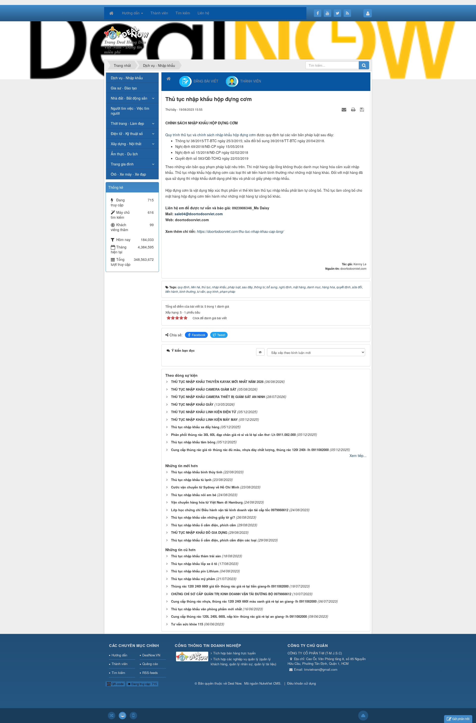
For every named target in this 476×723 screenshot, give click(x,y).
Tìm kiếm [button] (183, 12)
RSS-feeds (150, 672)
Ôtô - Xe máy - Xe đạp (128, 174)
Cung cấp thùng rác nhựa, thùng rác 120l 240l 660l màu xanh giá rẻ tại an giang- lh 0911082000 (244, 601)
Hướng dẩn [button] (131, 12)
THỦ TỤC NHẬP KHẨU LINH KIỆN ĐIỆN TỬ (203, 411)
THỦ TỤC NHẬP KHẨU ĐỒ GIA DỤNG (199, 532)
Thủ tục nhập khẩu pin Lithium (195, 571)
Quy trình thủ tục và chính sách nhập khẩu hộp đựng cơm (210, 134)
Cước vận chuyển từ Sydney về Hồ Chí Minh (205, 487)
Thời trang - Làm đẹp (127, 123)
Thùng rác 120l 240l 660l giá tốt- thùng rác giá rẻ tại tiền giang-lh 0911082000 (230, 586)
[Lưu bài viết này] (362, 109)
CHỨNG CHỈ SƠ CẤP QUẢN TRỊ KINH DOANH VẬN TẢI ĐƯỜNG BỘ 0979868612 (231, 593)
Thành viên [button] (159, 12)
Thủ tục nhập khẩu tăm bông (193, 442)
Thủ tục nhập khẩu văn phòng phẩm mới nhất (206, 609)
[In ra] (354, 109)
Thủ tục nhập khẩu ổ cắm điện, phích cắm (203, 525)
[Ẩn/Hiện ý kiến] (260, 352)
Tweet (221, 335)
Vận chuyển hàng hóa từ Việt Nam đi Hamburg (207, 502)
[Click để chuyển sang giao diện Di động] (133, 715)
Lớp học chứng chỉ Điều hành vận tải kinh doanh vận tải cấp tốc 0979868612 (229, 510)
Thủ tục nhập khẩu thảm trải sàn (196, 556)
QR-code (117, 684)
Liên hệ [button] (203, 12)
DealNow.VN (151, 655)
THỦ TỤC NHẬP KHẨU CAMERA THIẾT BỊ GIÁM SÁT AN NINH (218, 396)
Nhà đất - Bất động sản (129, 98)
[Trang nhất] (111, 13)
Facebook (198, 335)
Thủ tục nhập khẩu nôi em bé (193, 494)
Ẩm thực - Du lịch (124, 153)
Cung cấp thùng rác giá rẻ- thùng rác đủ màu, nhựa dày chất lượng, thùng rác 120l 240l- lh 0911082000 (250, 449)
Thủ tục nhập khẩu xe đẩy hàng (195, 427)
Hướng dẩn (119, 655)
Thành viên (119, 663)
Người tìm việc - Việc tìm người (130, 111)
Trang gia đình (122, 163)
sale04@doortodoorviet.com (199, 213)
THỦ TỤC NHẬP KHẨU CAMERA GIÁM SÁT (203, 389)
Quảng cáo (150, 663)
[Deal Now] (126, 32)
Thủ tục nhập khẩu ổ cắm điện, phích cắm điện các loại (214, 540)
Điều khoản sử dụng (301, 683)
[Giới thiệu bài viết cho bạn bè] (345, 109)
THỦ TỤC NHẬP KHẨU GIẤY (192, 404)
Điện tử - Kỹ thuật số (127, 133)
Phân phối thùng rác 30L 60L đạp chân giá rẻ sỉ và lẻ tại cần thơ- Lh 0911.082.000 (233, 434)
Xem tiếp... (358, 455)
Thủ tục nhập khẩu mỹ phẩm (193, 578)
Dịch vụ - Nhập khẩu (127, 77)
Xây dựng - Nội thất (126, 143)
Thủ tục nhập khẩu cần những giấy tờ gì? (203, 517)
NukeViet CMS (269, 683)
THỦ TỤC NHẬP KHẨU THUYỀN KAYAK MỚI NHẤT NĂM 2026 (217, 381)
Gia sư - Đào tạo (124, 87)
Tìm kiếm (118, 672)
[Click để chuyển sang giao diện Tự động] (111, 715)
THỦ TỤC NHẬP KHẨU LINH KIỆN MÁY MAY (204, 419)
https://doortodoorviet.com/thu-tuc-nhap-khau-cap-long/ (240, 231)
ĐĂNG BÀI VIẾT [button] (205, 81)
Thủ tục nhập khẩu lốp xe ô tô (194, 563)
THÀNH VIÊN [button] (249, 81)
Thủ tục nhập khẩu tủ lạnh (191, 479)
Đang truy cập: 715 (144, 684)
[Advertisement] (272, 40)
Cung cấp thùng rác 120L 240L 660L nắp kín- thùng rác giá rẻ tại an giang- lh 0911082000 (239, 616)
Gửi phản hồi (461, 719)
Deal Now (234, 683)
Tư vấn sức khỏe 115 (187, 624)
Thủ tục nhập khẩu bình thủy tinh (196, 472)
